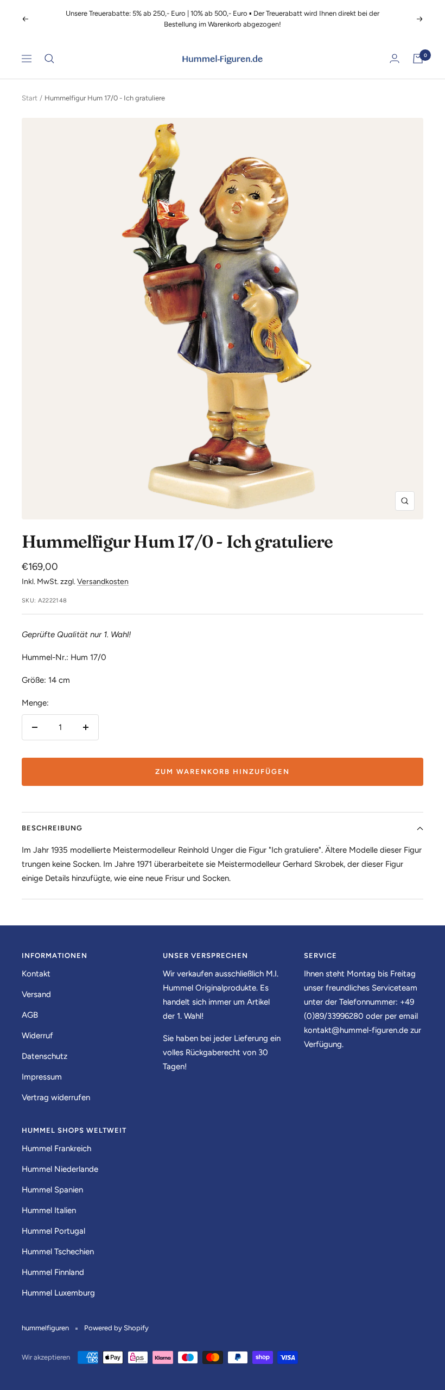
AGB (30, 1004)
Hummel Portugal (53, 1220)
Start (29, 87)
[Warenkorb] (417, 48)
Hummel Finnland (53, 1261)
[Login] (394, 47)
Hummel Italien (49, 1199)
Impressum (42, 1066)
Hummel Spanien (52, 1179)
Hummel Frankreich (56, 1138)
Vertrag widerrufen (56, 1086)
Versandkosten (103, 570)
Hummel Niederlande (60, 1158)
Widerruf (37, 1025)
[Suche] (49, 48)
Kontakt (36, 963)
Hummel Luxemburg (58, 1282)
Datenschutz (44, 1045)
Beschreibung (52, 817)
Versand (36, 983)
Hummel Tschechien (58, 1241)
